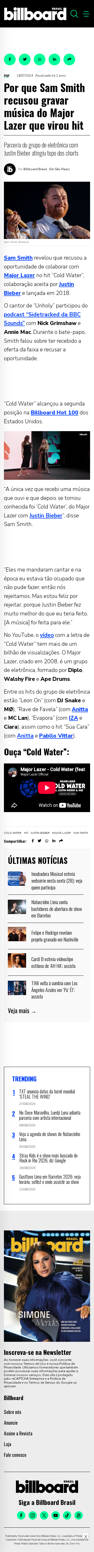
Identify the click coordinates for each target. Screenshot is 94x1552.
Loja (7, 1444)
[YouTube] (55, 1515)
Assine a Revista (18, 1433)
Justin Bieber (46, 515)
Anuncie (11, 1422)
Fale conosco (15, 1454)
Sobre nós (12, 1411)
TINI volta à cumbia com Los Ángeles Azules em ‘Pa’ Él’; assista (54, 989)
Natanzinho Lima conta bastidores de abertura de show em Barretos (56, 908)
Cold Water (12, 833)
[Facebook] (21, 1515)
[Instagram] (32, 1515)
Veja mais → (22, 1010)
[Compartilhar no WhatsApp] (39, 59)
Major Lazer (61, 833)
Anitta (25, 735)
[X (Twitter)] (44, 1515)
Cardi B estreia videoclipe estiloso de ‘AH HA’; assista (53, 962)
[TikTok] (67, 1515)
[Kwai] (78, 1515)
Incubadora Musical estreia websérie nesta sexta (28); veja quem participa (56, 880)
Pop (6, 75)
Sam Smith (80, 833)
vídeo (47, 635)
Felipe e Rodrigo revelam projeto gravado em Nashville (54, 936)
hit (26, 833)
